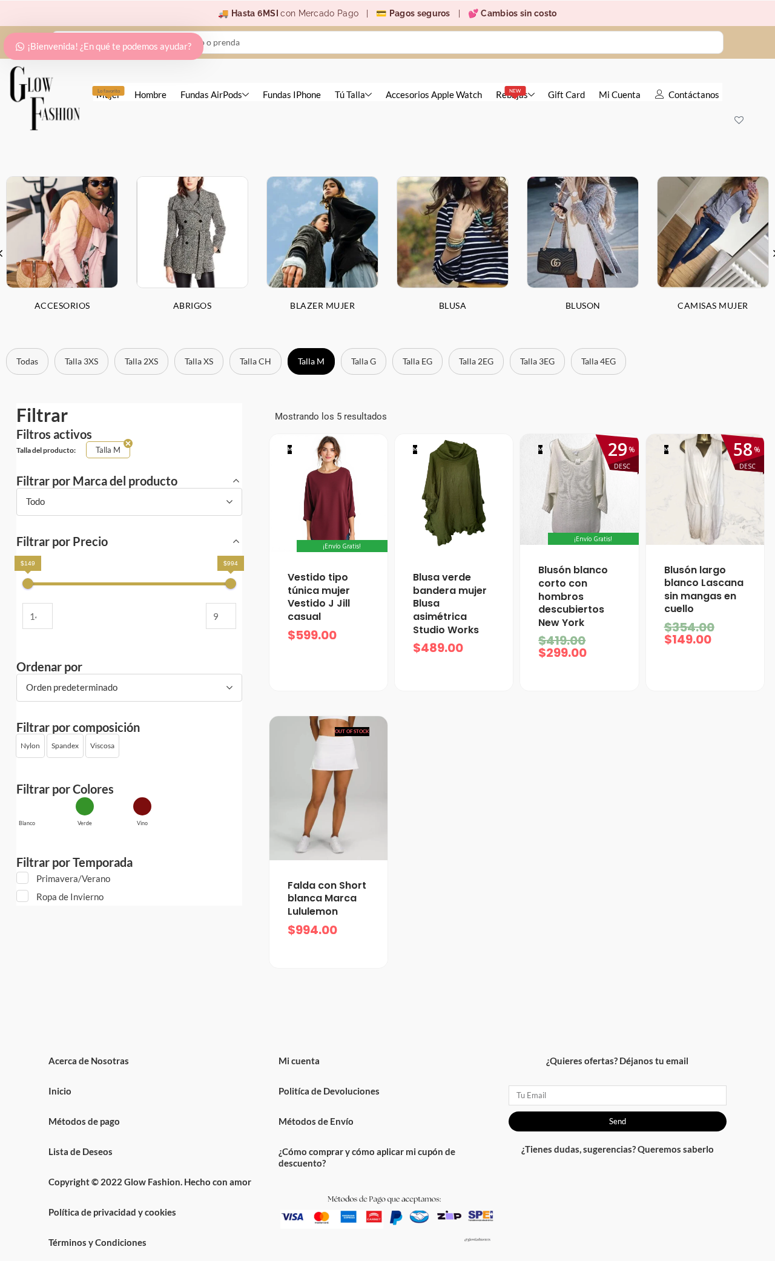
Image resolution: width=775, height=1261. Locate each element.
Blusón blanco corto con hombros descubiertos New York (573, 596)
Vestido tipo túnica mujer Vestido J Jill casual (319, 597)
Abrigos (192, 305)
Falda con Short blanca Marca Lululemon (327, 898)
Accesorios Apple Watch (434, 94)
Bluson (583, 305)
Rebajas (512, 94)
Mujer (108, 94)
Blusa (453, 305)
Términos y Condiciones (97, 1242)
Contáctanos (693, 94)
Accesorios (62, 305)
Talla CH (255, 361)
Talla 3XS (81, 361)
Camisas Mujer (713, 305)
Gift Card (566, 94)
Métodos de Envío (316, 1121)
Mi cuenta (299, 1060)
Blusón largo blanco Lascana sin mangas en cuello (704, 589)
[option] (192, 253)
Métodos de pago (84, 1121)
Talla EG (417, 361)
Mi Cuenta (620, 94)
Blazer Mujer (322, 305)
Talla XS (199, 361)
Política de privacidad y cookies (112, 1212)
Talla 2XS (141, 361)
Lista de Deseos (80, 1151)
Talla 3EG (537, 361)
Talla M (311, 361)
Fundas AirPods (211, 94)
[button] (30, 746)
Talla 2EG (476, 361)
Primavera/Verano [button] (73, 878)
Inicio (59, 1090)
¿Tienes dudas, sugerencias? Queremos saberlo (617, 1149)
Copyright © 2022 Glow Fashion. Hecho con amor (149, 1181)
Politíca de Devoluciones (329, 1090)
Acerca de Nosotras (88, 1060)
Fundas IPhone (292, 94)
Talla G (363, 361)
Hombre (150, 94)
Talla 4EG (598, 361)
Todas (27, 361)
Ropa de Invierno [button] (70, 896)
